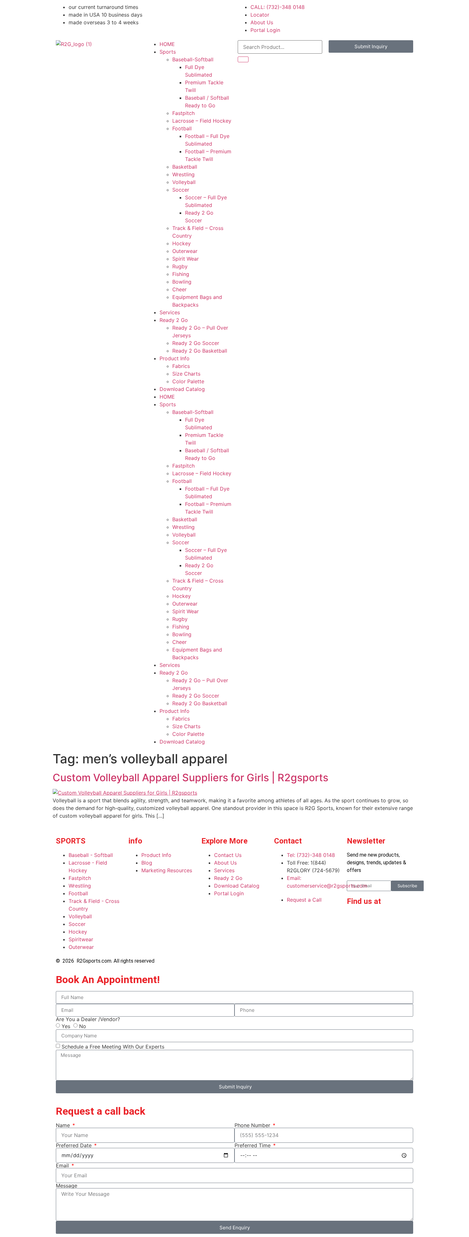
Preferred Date (74, 1145)
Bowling (181, 282)
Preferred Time (253, 1145)
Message (66, 1185)
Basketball (184, 167)
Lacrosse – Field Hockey (201, 121)
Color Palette (188, 381)
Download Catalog (182, 389)
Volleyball (184, 182)
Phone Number (253, 1125)
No (82, 1026)
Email (63, 1165)
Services (170, 312)
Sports (168, 52)
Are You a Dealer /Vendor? (88, 1019)
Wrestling (183, 174)
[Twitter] (355, 937)
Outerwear (184, 251)
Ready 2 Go (174, 320)
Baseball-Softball (192, 59)
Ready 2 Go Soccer (195, 343)
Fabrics (181, 366)
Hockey (181, 243)
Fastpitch (183, 113)
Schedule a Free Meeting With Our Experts (113, 1046)
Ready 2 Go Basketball (199, 350)
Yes (66, 1026)
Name (63, 1125)
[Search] (243, 59)
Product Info (175, 358)
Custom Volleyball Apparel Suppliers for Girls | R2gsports (190, 777)
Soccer (180, 190)
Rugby (180, 266)
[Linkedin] (372, 920)
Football (182, 128)
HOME (167, 44)
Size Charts (186, 373)
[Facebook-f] (355, 920)
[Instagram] (390, 920)
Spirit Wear (185, 259)
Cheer (179, 289)
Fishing (180, 274)
